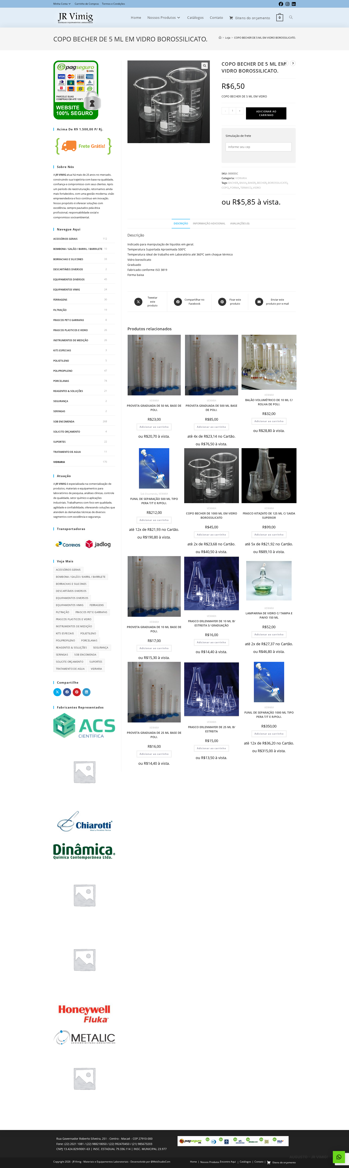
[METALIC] (84, 1037)
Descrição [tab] (181, 223)
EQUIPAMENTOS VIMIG (66, 289)
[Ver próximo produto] (293, 63)
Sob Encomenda (148, 493)
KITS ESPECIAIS (62, 350)
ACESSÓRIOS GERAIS (65, 239)
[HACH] (84, 894)
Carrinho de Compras (87, 3)
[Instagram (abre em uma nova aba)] (287, 4)
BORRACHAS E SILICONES (68, 259)
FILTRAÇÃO (59, 310)
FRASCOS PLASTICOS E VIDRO (70, 330)
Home (193, 1161)
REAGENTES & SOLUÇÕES (68, 391)
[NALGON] (84, 1078)
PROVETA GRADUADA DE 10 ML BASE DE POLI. (154, 629)
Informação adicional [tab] (209, 223)
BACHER (233, 183)
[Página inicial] (220, 37)
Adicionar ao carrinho (266, 113)
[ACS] (84, 725)
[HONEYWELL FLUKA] (84, 1010)
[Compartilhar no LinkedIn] (86, 692)
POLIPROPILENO (62, 371)
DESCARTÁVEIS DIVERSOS (68, 269)
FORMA (234, 187)
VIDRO (257, 187)
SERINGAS (59, 411)
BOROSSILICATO (277, 183)
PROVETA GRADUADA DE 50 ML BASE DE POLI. (154, 408)
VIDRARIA (241, 178)
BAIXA (243, 183)
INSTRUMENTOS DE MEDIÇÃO (70, 340)
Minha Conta (60, 3)
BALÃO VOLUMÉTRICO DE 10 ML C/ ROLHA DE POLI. (269, 402)
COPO (225, 187)
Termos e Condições (113, 3)
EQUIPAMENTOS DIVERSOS (69, 279)
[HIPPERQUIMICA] (84, 959)
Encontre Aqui (228, 1161)
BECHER (262, 183)
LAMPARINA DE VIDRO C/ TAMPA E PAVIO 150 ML (269, 615)
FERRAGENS (60, 299)
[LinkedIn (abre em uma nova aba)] (293, 4)
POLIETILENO (61, 360)
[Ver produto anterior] (286, 63)
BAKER (252, 183)
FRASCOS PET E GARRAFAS (68, 320)
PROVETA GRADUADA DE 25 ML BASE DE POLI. (154, 735)
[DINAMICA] (84, 851)
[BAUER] (84, 771)
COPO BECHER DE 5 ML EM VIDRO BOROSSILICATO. (265, 37)
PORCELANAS (61, 381)
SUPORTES (59, 442)
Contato (258, 1161)
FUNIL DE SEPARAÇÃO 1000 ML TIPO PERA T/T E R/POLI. (269, 715)
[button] (204, 65)
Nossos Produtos (209, 1162)
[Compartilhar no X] (57, 692)
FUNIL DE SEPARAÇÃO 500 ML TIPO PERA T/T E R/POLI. (154, 501)
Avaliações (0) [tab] (239, 223)
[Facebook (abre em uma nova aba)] (281, 4)
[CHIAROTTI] (84, 821)
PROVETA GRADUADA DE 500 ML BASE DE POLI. (211, 408)
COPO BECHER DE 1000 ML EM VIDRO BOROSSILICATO (211, 515)
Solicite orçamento (66, 431)
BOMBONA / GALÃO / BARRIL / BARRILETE (77, 249)
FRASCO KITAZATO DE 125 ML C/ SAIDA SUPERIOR (269, 515)
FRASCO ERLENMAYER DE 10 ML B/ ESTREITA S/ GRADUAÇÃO (211, 623)
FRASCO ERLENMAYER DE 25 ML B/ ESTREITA (211, 729)
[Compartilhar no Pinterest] (77, 692)
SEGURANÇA (60, 401)
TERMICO (246, 187)
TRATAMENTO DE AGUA (67, 452)
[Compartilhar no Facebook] (67, 692)
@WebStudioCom (160, 1161)
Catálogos (245, 1161)
